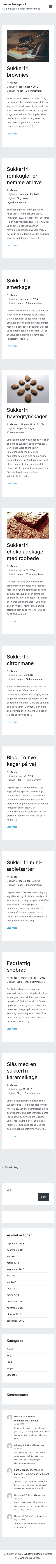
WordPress (35, 1558)
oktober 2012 (14, 1314)
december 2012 (15, 1301)
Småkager (29, 428)
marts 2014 (13, 1262)
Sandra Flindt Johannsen (27, 1470)
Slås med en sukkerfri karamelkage (22, 1070)
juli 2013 (11, 1275)
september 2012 (15, 1320)
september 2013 (15, 1269)
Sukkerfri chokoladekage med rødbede (25, 551)
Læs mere (12, 133)
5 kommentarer (34, 303)
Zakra (21, 1558)
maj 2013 (11, 1288)
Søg (9, 1189)
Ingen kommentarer (17, 202)
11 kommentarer (34, 574)
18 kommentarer (34, 679)
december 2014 (15, 1250)
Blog (19, 198)
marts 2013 (13, 1295)
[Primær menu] (50, 7)
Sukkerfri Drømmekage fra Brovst (31, 1474)
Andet (10, 1349)
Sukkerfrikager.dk (14, 4)
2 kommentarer (34, 90)
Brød (19, 981)
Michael (14, 82)
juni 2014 (11, 1256)
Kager (20, 90)
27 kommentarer (15, 432)
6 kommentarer (34, 885)
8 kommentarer (33, 780)
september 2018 (15, 1243)
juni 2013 (11, 1282)
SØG (43, 1196)
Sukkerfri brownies (34, 1445)
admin (17, 1445)
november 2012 (15, 1308)
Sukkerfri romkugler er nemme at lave (24, 175)
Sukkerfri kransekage (36, 1516)
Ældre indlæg (11, 1167)
